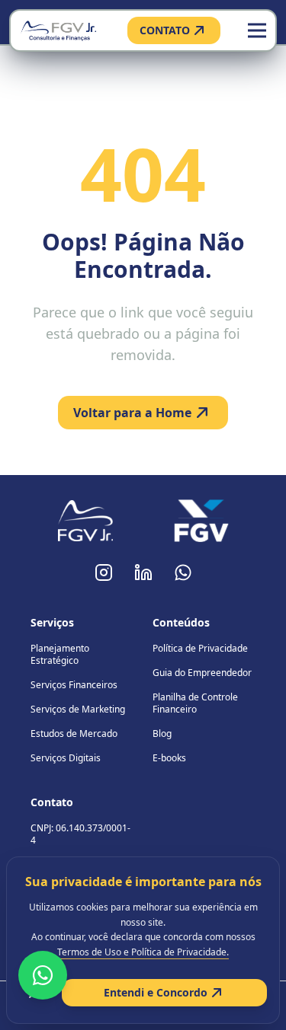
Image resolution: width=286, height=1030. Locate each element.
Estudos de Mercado (74, 733)
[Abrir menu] (257, 30)
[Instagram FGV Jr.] (103, 572)
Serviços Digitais (66, 757)
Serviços (52, 622)
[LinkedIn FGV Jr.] (143, 572)
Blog (162, 733)
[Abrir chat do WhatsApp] (42, 975)
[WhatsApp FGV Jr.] (183, 572)
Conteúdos (181, 622)
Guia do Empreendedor (202, 672)
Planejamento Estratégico (60, 654)
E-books (169, 757)
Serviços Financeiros (74, 684)
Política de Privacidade (200, 648)
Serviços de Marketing (78, 709)
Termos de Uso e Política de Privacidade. (143, 951)
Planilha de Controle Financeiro (195, 703)
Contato (52, 802)
